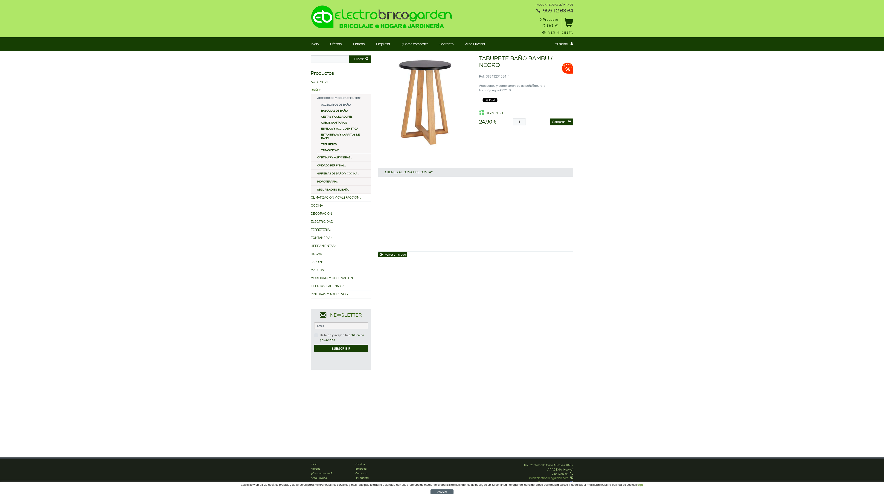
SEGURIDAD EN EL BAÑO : (333, 189)
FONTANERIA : (321, 238)
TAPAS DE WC (330, 150)
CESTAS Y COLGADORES (336, 116)
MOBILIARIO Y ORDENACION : (332, 278)
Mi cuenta (561, 44)
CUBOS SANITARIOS (334, 122)
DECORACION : (322, 213)
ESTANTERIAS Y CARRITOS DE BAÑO (340, 136)
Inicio (315, 44)
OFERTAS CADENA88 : (327, 286)
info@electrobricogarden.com (548, 478)
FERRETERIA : (321, 229)
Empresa (383, 44)
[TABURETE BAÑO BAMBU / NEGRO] (425, 102)
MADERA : (318, 270)
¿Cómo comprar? (414, 44)
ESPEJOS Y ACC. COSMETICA (339, 128)
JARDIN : (317, 262)
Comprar (558, 122)
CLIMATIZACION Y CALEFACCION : (336, 197)
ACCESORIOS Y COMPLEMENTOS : (339, 98)
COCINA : (317, 205)
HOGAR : (317, 254)
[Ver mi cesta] (568, 24)
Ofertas (336, 44)
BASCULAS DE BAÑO (334, 110)
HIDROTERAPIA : (327, 181)
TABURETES (329, 144)
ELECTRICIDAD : (322, 221)
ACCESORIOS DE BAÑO (336, 104)
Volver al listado (395, 254)
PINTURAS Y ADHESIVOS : (330, 294)
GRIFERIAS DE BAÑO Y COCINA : (337, 173)
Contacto (446, 44)
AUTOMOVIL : (320, 82)
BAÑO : (316, 90)
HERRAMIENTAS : (323, 246)
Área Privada (475, 44)
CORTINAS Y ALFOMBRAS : (334, 157)
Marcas (359, 44)
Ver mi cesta (560, 32)
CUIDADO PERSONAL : (331, 165)
